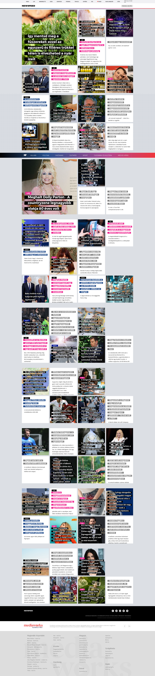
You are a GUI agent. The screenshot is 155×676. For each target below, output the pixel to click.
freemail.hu (108, 651)
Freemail (68, 1)
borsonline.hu (83, 671)
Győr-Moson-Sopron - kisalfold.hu (36, 653)
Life (34, 1)
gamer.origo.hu (83, 645)
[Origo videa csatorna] (124, 611)
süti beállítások (114, 615)
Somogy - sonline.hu (33, 666)
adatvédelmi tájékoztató (91, 615)
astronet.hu (82, 638)
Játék (118, 1)
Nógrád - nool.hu (32, 664)
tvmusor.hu (82, 662)
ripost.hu (107, 635)
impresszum (121, 615)
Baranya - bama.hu (32, 640)
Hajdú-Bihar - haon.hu (33, 655)
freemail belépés (127, 6)
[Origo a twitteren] (116, 611)
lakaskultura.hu (83, 642)
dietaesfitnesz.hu (84, 655)
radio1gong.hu (109, 667)
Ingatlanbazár (109, 1)
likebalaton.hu (83, 647)
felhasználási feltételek (103, 615)
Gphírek (85, 1)
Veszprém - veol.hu (58, 637)
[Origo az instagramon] (120, 611)
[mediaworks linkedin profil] (129, 626)
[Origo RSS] (127, 611)
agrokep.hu (56, 667)
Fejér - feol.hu (31, 651)
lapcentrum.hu (109, 657)
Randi (99, 1)
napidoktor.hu (83, 649)
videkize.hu (82, 660)
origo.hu (55, 655)
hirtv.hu (55, 653)
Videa (51, 1)
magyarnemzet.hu (58, 649)
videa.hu (107, 655)
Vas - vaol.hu (57, 635)
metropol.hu (108, 637)
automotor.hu (83, 640)
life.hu (107, 640)
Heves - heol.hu (31, 657)
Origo (27, 1)
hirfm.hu (107, 669)
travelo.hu (82, 653)
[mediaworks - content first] (33, 626)
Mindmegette (42, 1)
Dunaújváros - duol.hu (33, 649)
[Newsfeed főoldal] (28, 611)
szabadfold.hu (57, 651)
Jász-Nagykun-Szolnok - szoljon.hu (37, 660)
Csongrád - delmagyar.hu (34, 647)
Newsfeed (59, 1)
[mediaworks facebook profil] (125, 626)
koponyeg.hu (109, 653)
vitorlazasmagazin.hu (85, 657)
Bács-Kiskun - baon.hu (33, 638)
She (92, 1)
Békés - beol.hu (31, 642)
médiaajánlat (128, 615)
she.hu (107, 642)
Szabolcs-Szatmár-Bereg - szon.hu (37, 668)
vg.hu (54, 665)
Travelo (77, 1)
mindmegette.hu (84, 651)
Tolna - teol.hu (31, 670)
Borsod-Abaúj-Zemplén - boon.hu (36, 645)
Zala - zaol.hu (57, 640)
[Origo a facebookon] (113, 611)
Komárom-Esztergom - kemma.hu (37, 662)
